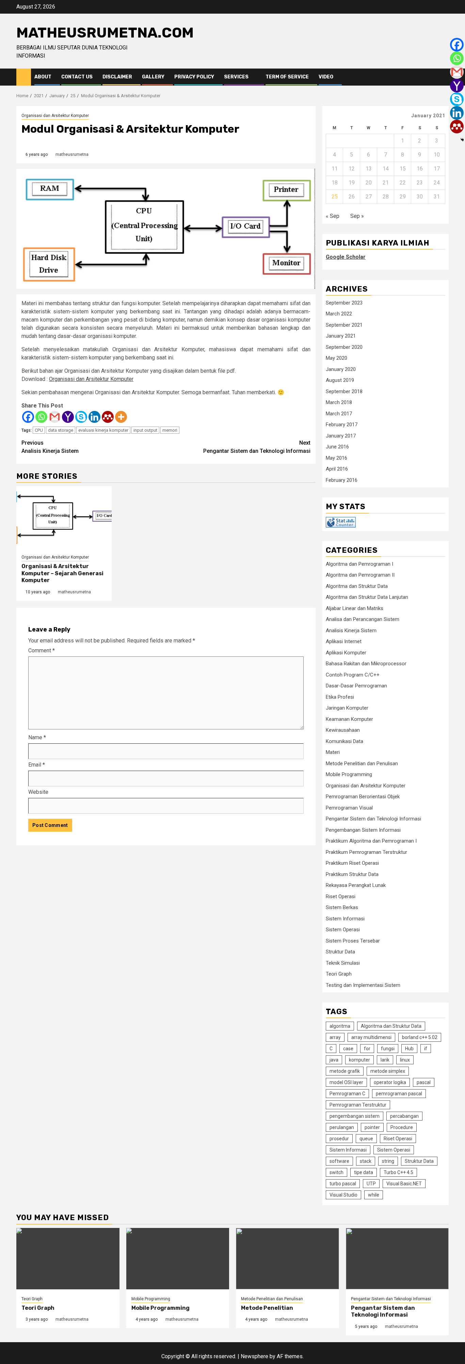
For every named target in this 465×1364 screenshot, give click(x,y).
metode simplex (387, 1071)
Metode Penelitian (267, 1308)
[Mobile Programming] (177, 1258)
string (388, 1161)
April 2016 (337, 469)
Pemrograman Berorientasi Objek (363, 797)
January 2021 (341, 336)
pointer (372, 1127)
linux (405, 1060)
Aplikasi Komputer (346, 653)
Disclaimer (117, 77)
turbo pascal (343, 1183)
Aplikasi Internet (344, 641)
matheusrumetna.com (105, 32)
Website (38, 792)
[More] (121, 417)
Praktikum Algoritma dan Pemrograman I (371, 841)
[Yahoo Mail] (68, 417)
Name (37, 737)
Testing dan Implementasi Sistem (363, 985)
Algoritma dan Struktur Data (357, 586)
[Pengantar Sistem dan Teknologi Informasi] (397, 1258)
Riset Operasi (340, 896)
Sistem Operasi (343, 929)
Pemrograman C (347, 1093)
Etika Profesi (340, 697)
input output (145, 430)
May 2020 (336, 358)
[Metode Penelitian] (287, 1258)
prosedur (339, 1138)
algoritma (340, 1026)
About (42, 77)
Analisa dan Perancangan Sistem (362, 619)
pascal (424, 1082)
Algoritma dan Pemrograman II (360, 575)
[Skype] (81, 417)
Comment (41, 650)
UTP (371, 1183)
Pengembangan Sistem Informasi (363, 830)
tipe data (363, 1172)
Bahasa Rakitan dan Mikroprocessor (366, 664)
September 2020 (344, 347)
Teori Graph (339, 974)
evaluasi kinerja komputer (103, 430)
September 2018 (344, 391)
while (373, 1195)
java (334, 1060)
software (339, 1161)
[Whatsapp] (41, 417)
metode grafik (345, 1071)
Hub (409, 1048)
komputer (359, 1060)
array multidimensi (371, 1037)
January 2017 (341, 436)
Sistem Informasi (345, 919)
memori (169, 430)
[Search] (443, 77)
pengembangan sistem (355, 1116)
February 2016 (341, 480)
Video (326, 77)
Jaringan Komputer (347, 708)
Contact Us (77, 77)
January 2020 (341, 369)
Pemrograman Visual (349, 808)
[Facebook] (28, 417)
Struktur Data (340, 952)
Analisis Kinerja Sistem (50, 447)
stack (365, 1161)
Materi (333, 752)
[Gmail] (55, 417)
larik (385, 1060)
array (335, 1037)
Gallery (153, 77)
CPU (39, 430)
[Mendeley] (108, 417)
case (348, 1048)
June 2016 (337, 447)
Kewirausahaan (343, 730)
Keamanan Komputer (349, 719)
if (425, 1048)
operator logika (390, 1082)
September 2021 (344, 325)
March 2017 (339, 414)
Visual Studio (343, 1195)
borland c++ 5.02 (419, 1037)
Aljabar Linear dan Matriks (354, 608)
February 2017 (341, 424)
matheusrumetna (72, 154)
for (367, 1048)
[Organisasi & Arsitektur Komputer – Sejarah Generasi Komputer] (64, 517)
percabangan (404, 1116)
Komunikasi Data (344, 741)
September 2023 (344, 303)
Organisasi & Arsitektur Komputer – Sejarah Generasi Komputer (62, 573)
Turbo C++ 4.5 (398, 1172)
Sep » (357, 216)
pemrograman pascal (399, 1093)
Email (36, 764)
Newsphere (254, 1356)
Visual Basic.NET (404, 1183)
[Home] (23, 76)
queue (366, 1138)
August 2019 (340, 380)
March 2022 (339, 314)
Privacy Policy (194, 77)
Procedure (401, 1127)
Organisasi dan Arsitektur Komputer (55, 115)
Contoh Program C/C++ (353, 675)
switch (336, 1172)
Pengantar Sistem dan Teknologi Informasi (256, 447)
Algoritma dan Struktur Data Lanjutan (367, 597)
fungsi (388, 1048)
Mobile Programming (349, 774)
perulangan (342, 1127)
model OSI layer (346, 1082)
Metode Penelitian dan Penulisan (362, 763)
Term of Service (287, 77)
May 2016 (336, 458)
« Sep (332, 216)
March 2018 (339, 402)
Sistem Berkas (342, 907)
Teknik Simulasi (343, 963)
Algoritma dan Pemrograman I (359, 564)
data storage (60, 430)
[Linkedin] (94, 417)
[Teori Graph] (67, 1258)
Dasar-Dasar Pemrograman (356, 686)
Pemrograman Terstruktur (358, 1105)
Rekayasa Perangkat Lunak (356, 885)
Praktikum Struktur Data (352, 874)
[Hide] (462, 140)
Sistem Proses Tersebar (353, 941)
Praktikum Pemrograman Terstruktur (366, 852)
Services (236, 77)
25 (335, 196)
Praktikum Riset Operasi (352, 863)
